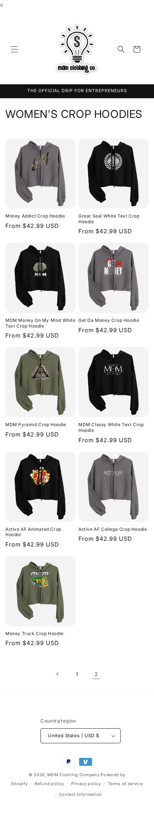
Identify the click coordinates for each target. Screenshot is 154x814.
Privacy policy (86, 783)
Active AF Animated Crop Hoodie (33, 532)
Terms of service (125, 783)
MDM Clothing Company (73, 774)
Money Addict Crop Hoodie (35, 216)
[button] (14, 49)
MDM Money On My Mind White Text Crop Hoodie (40, 323)
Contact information (80, 794)
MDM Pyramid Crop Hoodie (35, 424)
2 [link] (96, 674)
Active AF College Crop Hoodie (112, 529)
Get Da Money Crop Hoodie (108, 320)
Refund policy (49, 783)
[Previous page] (58, 674)
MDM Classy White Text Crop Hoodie (111, 427)
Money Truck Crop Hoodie (34, 633)
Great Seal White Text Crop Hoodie (109, 218)
